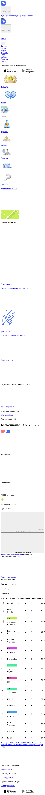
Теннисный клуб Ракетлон (12, 554)
